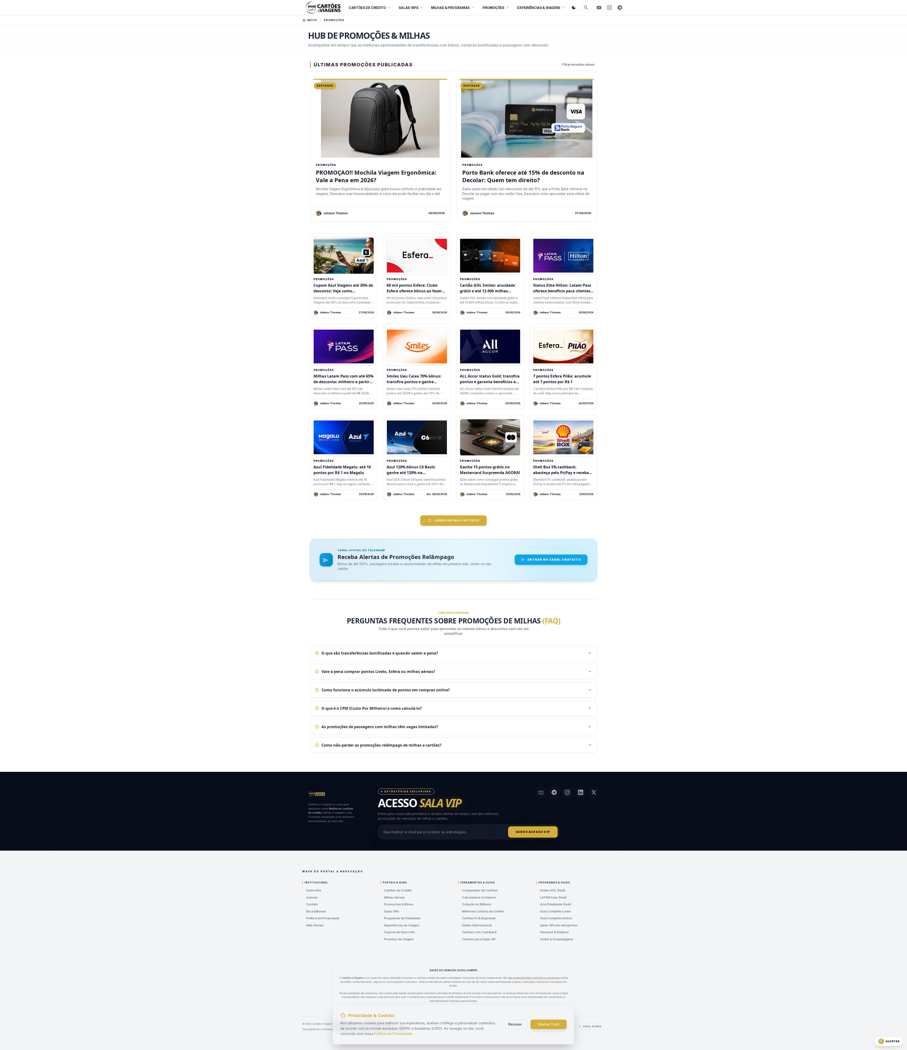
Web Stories (315, 925)
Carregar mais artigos (456, 520)
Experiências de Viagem (401, 925)
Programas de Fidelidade (402, 918)
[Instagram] (609, 7)
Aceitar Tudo (548, 1024)
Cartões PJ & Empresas (479, 918)
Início (312, 20)
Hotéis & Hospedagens (556, 939)
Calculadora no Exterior (479, 897)
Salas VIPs (409, 8)
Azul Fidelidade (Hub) (555, 904)
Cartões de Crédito (367, 8)
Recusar (515, 1024)
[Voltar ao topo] (317, 794)
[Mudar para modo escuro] (574, 8)
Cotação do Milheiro (477, 904)
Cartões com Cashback (479, 932)
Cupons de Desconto (399, 932)
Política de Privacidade (322, 918)
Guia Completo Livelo (555, 911)
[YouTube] (599, 7)
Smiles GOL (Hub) (552, 890)
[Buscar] (586, 7)
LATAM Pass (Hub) (553, 897)
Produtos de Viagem (399, 939)
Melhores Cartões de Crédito (483, 911)
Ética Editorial (315, 911)
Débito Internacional (477, 925)
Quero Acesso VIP (533, 832)
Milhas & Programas (450, 8)
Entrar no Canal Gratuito (554, 559)
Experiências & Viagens (538, 8)
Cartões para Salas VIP (479, 939)
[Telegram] (620, 7)
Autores (312, 897)
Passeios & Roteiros (554, 932)
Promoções (494, 8)
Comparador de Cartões (480, 890)
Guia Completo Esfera (556, 918)
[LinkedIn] (580, 792)
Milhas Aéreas (394, 897)
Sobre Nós (313, 890)
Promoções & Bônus (399, 904)
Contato (312, 904)
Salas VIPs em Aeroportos (559, 925)
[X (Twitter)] (594, 792)
